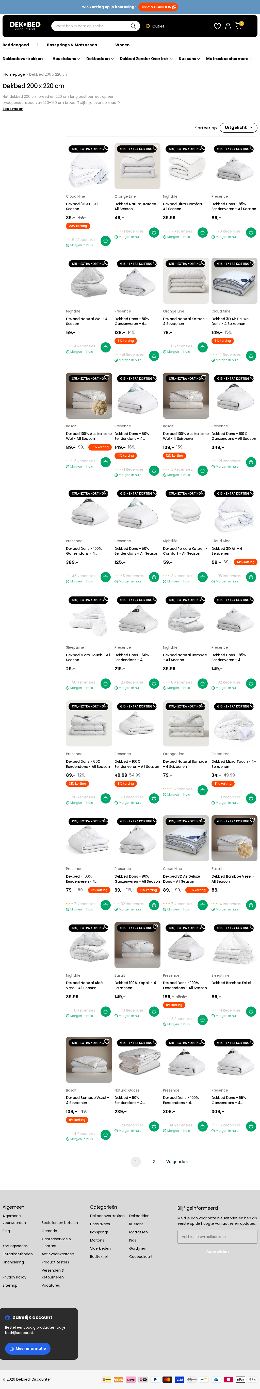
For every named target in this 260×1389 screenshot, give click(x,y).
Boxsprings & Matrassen (72, 45)
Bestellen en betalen (60, 1222)
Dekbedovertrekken (107, 1215)
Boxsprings (99, 1232)
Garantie (49, 1230)
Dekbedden (139, 1215)
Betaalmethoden (18, 1254)
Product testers (55, 1262)
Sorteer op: (206, 128)
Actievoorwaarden (58, 1254)
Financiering (13, 1262)
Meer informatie (31, 1348)
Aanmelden (217, 1251)
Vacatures (51, 1285)
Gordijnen (137, 1248)
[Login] (228, 26)
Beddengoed (16, 45)
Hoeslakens (100, 1224)
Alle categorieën (24, 62)
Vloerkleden (100, 1248)
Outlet (158, 26)
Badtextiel (99, 1256)
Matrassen (138, 1232)
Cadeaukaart (141, 1256)
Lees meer (13, 108)
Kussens (136, 1224)
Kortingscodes (15, 1245)
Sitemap (10, 1285)
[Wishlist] (217, 26)
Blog (6, 1230)
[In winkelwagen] (106, 241)
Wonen (122, 45)
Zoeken (133, 26)
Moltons (97, 1240)
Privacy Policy (14, 1277)
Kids (132, 1240)
